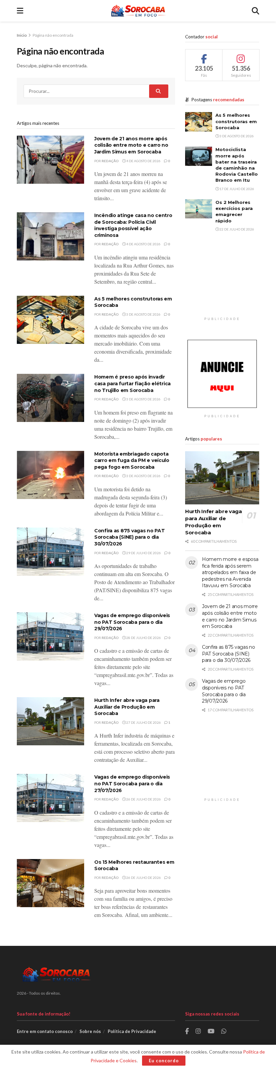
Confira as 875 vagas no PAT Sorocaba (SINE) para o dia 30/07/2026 (129, 537)
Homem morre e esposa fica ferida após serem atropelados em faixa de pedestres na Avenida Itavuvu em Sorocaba (230, 572)
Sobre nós (90, 1031)
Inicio (22, 35)
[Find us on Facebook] (187, 1031)
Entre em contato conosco (45, 1031)
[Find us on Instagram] (198, 1031)
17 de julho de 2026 (236, 189)
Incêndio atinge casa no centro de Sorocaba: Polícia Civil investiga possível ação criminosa (133, 225)
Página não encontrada (53, 35)
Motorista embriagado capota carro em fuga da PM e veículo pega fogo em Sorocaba (131, 460)
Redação (110, 161)
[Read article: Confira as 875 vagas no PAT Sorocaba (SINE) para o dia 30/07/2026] (50, 552)
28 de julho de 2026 (143, 638)
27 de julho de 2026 (143, 722)
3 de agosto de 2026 (143, 314)
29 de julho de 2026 (143, 553)
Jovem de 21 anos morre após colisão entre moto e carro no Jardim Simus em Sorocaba (131, 145)
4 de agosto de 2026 (143, 161)
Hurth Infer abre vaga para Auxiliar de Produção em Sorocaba (127, 706)
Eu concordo (164, 1060)
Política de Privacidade (132, 1031)
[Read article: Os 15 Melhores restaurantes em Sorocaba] (50, 883)
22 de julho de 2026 (236, 229)
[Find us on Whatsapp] (224, 1031)
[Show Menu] (20, 11)
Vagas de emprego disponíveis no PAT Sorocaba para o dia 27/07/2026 (132, 783)
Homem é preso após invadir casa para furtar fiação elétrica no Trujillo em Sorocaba (132, 383)
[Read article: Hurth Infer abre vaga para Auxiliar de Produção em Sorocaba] (50, 721)
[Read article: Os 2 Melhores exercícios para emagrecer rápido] (198, 208)
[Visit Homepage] (137, 10)
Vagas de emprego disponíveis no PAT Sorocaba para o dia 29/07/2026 (132, 622)
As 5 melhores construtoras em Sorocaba (236, 121)
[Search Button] (255, 11)
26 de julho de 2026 (143, 799)
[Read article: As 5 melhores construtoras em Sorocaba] (50, 320)
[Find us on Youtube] (211, 1031)
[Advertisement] (222, 280)
